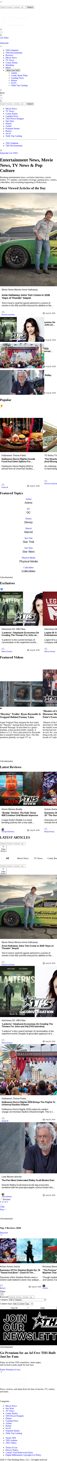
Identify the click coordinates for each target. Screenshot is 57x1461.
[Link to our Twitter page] (2, 1399)
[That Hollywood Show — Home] (14, 27)
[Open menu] (1, 46)
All (7, 858)
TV (55, 455)
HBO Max (20, 629)
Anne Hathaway (30, 289)
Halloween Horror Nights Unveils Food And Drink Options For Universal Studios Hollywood (18, 460)
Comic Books (12, 62)
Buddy (19, 809)
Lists (4, 1177)
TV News (10, 60)
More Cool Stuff (13, 70)
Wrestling (10, 65)
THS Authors (11, 1440)
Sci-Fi (13, 83)
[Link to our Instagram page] (7, 1399)
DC (13, 629)
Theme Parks (19, 455)
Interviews (6, 629)
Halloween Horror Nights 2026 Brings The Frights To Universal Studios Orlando (28, 1103)
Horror (14, 80)
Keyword (4, 1297)
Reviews (9, 55)
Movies (17, 289)
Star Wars (10, 121)
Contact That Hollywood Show (19, 1452)
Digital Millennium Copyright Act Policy (23, 1455)
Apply (42, 1308)
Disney (9, 123)
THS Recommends (14, 53)
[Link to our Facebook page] (17, 1399)
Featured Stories (13, 128)
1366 (2, 1207)
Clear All (14, 1308)
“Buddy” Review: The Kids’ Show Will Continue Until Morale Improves (20, 814)
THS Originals (12, 50)
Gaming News (17, 78)
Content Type (6, 1303)
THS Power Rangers (15, 118)
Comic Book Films (19, 75)
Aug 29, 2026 (50, 313)
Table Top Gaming (19, 85)
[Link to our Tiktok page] (22, 1399)
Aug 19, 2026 (36, 1287)
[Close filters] (2, 1294)
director (18, 1177)
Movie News (11, 58)
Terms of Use (11, 1447)
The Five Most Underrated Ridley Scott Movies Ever (28, 1180)
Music (8, 67)
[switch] (1, 32)
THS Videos (11, 1443)
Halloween (7, 455)
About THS (11, 1438)
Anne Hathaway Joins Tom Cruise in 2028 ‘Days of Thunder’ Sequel (26, 297)
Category (4, 1299)
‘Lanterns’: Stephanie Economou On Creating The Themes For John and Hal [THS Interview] (20, 634)
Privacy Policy (12, 1450)
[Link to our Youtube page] (12, 1399)
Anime (14, 73)
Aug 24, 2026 (35, 486)
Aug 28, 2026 (51, 340)
